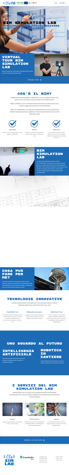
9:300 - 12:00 (59, 458)
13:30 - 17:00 (59, 460)
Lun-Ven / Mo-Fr (59, 456)
